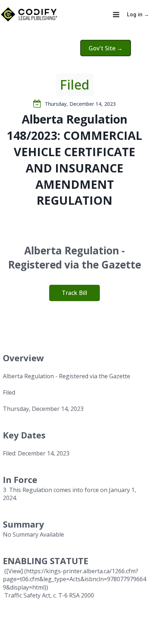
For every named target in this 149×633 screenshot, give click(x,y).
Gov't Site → (106, 48)
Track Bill (74, 293)
